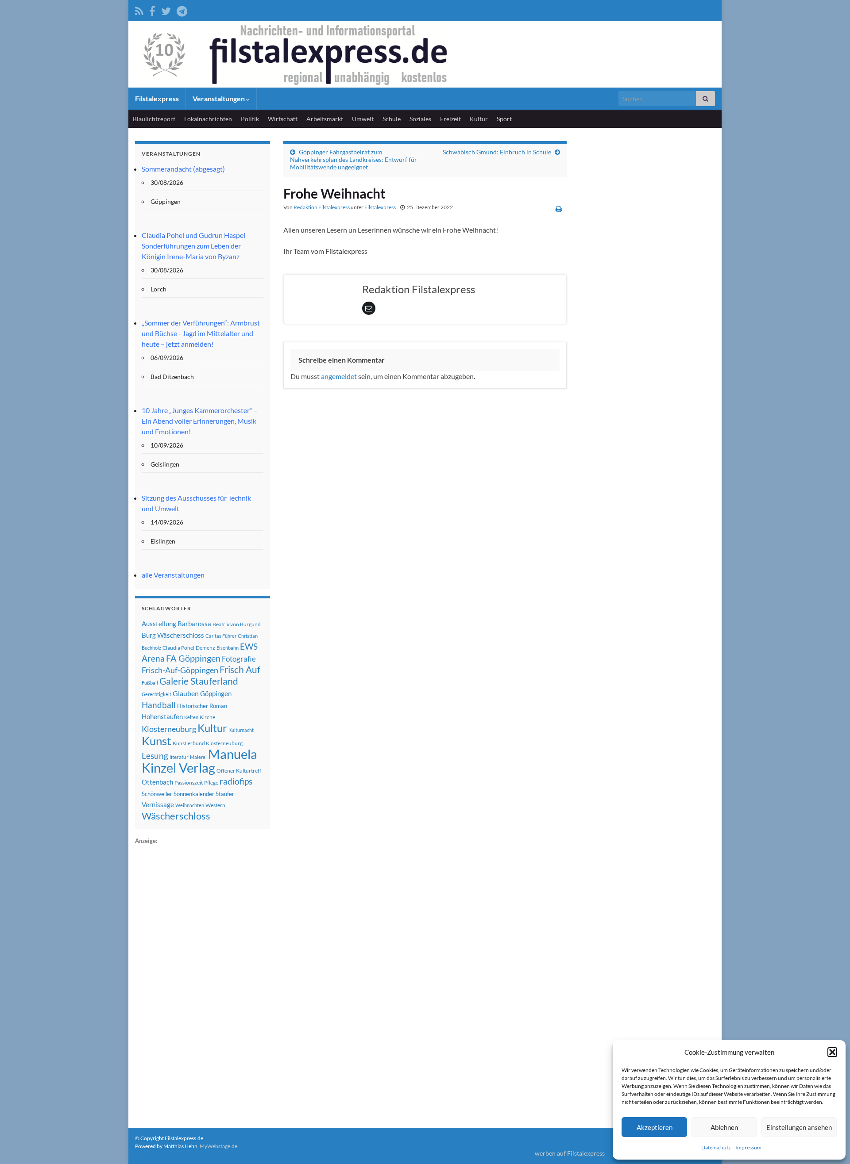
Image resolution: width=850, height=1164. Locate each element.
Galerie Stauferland (198, 681)
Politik (250, 119)
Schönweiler (157, 793)
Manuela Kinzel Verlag (199, 760)
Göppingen (216, 693)
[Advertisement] (201, 978)
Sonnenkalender (194, 793)
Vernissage (158, 804)
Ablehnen (724, 1127)
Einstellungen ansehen (799, 1127)
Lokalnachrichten (208, 119)
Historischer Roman (202, 705)
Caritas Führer (220, 636)
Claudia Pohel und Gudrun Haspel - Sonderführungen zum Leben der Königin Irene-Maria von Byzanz (195, 245)
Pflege (211, 782)
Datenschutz (716, 1147)
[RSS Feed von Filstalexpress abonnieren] (139, 9)
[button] (832, 1052)
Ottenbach (157, 782)
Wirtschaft (283, 119)
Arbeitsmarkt (324, 119)
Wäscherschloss (176, 816)
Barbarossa (194, 624)
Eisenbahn (227, 648)
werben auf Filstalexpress (570, 1153)
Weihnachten (189, 805)
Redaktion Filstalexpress (322, 207)
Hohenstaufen (162, 716)
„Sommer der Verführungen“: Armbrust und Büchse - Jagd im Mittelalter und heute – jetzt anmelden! (201, 333)
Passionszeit (188, 782)
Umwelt (363, 119)
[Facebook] (152, 9)
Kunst (156, 741)
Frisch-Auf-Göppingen (180, 670)
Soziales (420, 119)
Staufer (225, 793)
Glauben (186, 693)
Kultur (479, 119)
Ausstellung (159, 624)
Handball (159, 705)
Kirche (207, 717)
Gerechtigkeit (156, 694)
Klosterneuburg (169, 729)
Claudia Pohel (178, 647)
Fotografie (239, 658)
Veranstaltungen (219, 98)
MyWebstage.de (218, 1146)
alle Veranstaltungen (173, 575)
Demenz (205, 647)
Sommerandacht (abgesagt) (183, 169)
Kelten (191, 717)
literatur (179, 757)
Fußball (150, 682)
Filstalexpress (157, 98)
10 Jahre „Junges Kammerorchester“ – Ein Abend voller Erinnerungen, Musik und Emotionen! (200, 421)
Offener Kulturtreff (238, 770)
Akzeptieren (654, 1127)
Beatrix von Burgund (236, 624)
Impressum (748, 1147)
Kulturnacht (241, 730)
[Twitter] (166, 9)
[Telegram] (182, 9)
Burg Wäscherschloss (173, 635)
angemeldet (339, 376)
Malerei (198, 757)
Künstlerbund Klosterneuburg (208, 743)
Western (215, 805)
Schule (391, 119)
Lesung (155, 755)
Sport (504, 119)
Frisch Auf (240, 669)
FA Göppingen (193, 658)
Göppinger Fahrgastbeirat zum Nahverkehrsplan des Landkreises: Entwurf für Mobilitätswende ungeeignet (353, 159)
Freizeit (450, 119)
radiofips (236, 781)
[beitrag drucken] (559, 208)
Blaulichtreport (154, 119)
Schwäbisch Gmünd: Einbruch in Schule (497, 152)
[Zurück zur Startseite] (425, 54)
